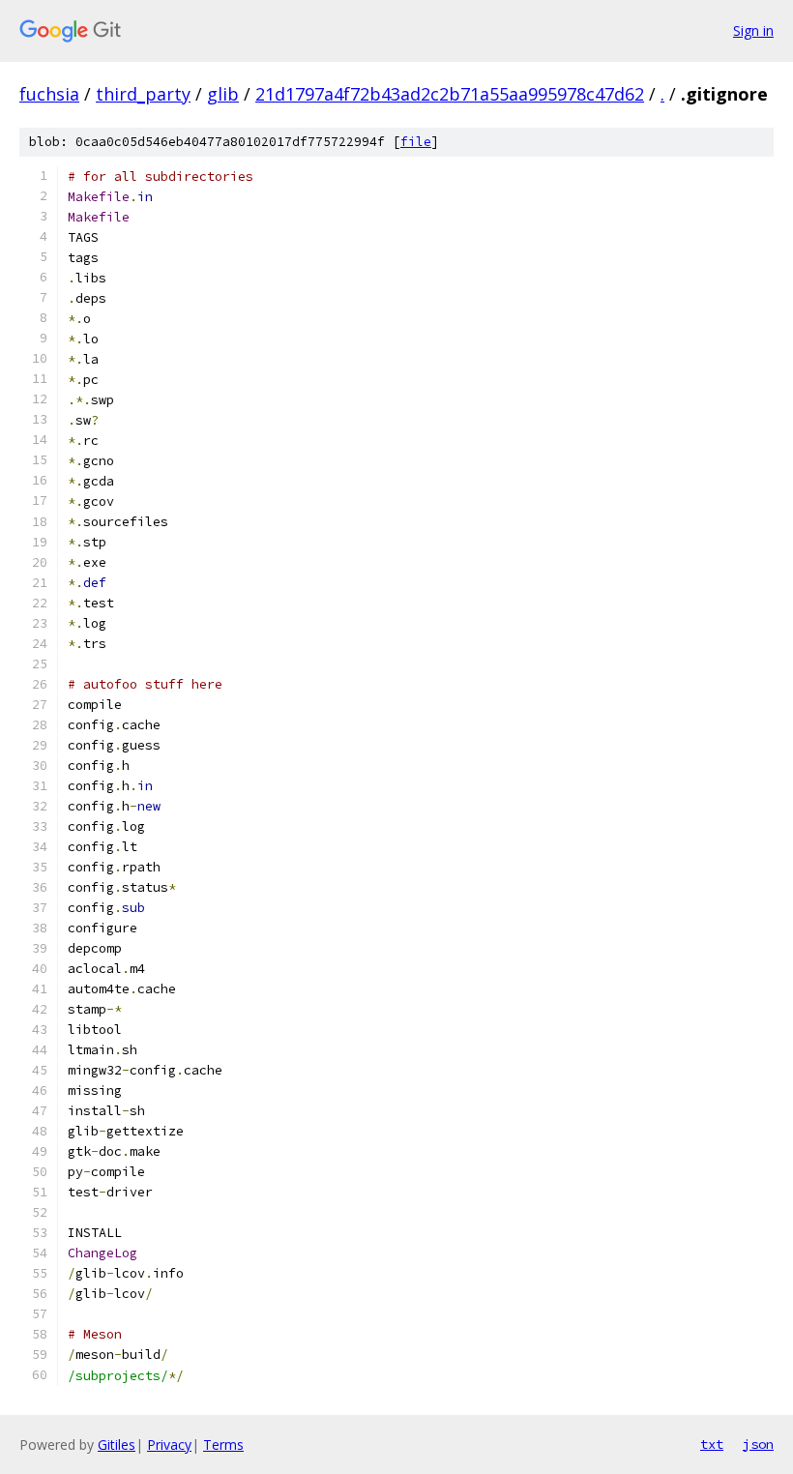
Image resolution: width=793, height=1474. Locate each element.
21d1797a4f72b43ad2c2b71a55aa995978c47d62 (449, 93)
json (758, 1444)
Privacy (169, 1444)
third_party (143, 93)
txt (711, 1444)
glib (223, 93)
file (415, 141)
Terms (223, 1444)
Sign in (753, 30)
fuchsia (49, 93)
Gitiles (116, 1444)
